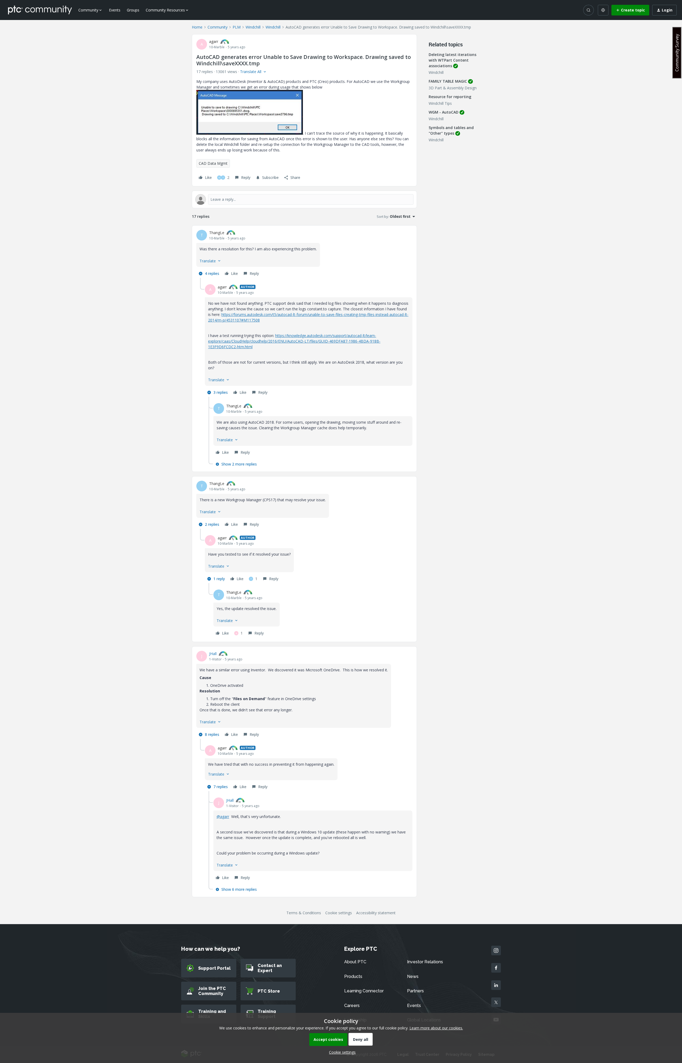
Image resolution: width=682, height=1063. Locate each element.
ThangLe (216, 232)
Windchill (253, 27)
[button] (630, 10)
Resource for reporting (450, 96)
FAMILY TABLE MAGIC (448, 81)
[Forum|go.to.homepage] (40, 10)
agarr (213, 41)
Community (218, 27)
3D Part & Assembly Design (453, 87)
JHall (213, 653)
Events (114, 10)
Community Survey (677, 52)
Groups (133, 10)
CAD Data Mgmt (213, 163)
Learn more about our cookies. (436, 1027)
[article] (304, 254)
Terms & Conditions (303, 912)
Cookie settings (338, 912)
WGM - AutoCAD (443, 112)
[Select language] (603, 10)
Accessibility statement (376, 912)
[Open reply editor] (304, 199)
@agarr (223, 816)
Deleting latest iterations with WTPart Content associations (452, 60)
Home (197, 27)
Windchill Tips (440, 103)
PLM (237, 27)
